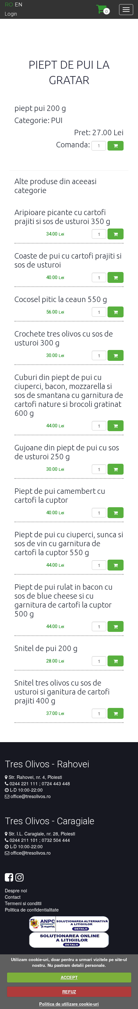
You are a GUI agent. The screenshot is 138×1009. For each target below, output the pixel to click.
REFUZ (69, 992)
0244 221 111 (24, 783)
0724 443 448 (55, 783)
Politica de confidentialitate (32, 909)
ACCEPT (69, 977)
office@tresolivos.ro (31, 796)
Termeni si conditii (23, 903)
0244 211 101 (24, 840)
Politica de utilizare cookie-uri (69, 1004)
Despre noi (16, 890)
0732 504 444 (55, 840)
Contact (13, 897)
